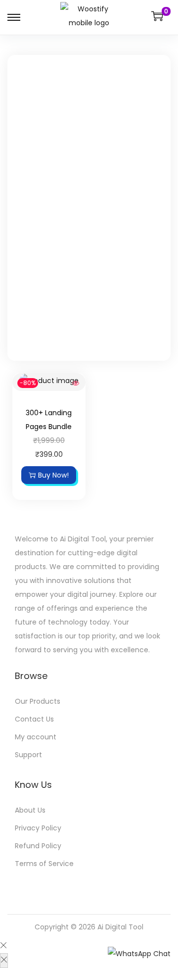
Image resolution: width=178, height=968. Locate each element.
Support (28, 755)
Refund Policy (38, 846)
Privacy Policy (38, 828)
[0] (157, 16)
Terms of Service (44, 864)
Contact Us (34, 719)
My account (35, 737)
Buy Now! (53, 475)
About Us (30, 810)
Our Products (37, 701)
